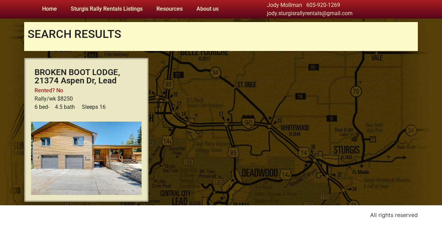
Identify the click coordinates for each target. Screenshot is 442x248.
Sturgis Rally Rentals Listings (107, 9)
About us (207, 9)
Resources (169, 9)
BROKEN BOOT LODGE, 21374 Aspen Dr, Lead (77, 76)
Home (49, 9)
